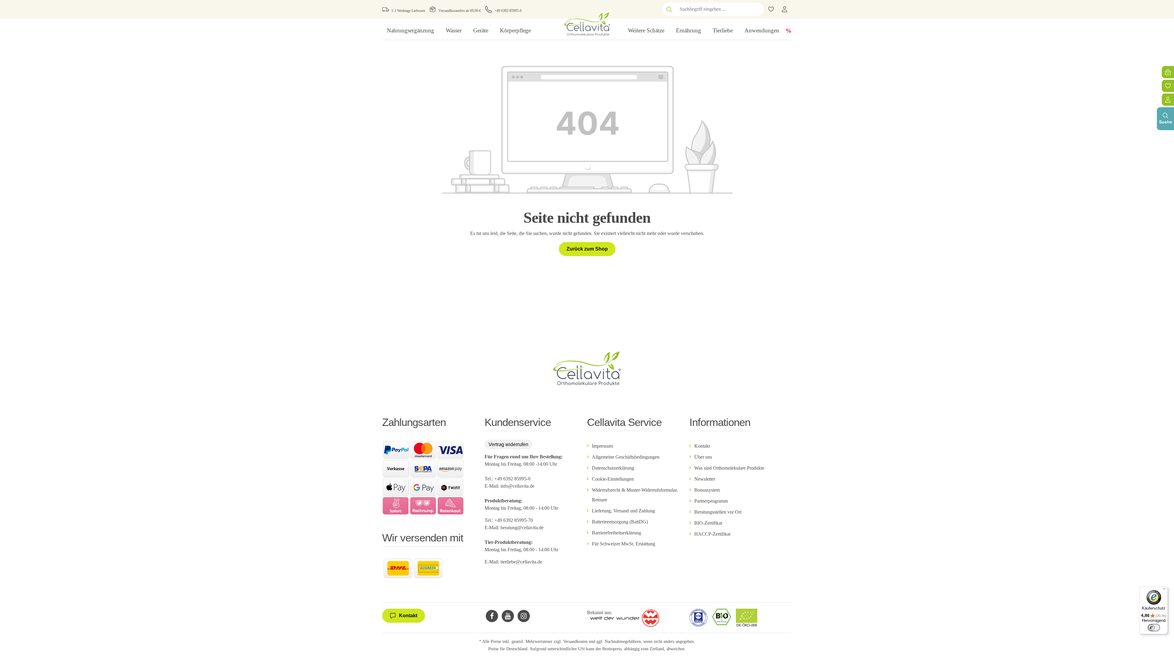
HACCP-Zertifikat (712, 534)
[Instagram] (524, 616)
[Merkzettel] (1168, 86)
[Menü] (1164, 590)
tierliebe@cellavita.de (521, 561)
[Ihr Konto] (784, 9)
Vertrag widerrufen (508, 444)
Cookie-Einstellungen (613, 479)
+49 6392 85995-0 (508, 11)
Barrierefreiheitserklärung (616, 532)
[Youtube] (508, 616)
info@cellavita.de (517, 486)
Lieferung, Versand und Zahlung (623, 510)
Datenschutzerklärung (613, 468)
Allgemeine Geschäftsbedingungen (625, 457)
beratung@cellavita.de (522, 527)
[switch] (1154, 627)
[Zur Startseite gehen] (587, 23)
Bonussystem (707, 490)
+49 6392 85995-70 (514, 520)
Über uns (703, 457)
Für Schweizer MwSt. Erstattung (623, 543)
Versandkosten (575, 641)
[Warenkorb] (1168, 72)
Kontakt (702, 446)
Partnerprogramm (711, 501)
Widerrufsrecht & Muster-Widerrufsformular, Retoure (635, 494)
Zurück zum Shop (587, 248)
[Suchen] (669, 9)
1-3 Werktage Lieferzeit (408, 11)
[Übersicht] (1168, 100)
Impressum (602, 446)
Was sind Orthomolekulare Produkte (729, 468)
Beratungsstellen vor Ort (717, 512)
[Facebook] (492, 616)
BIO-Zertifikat (708, 523)
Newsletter (704, 479)
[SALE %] (788, 30)
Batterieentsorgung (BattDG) (620, 521)
